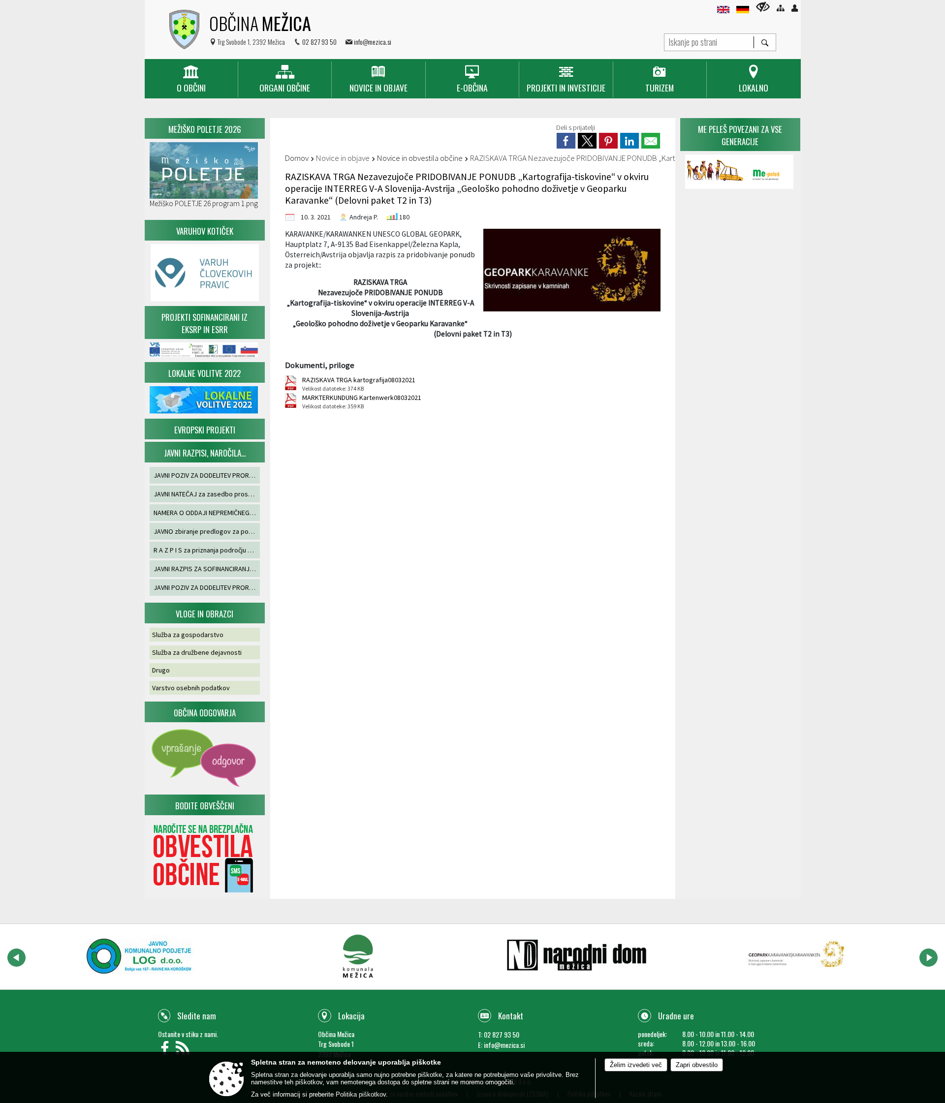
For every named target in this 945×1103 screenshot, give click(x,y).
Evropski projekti (204, 430)
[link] (566, 141)
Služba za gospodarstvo (187, 634)
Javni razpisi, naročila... (205, 453)
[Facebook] (167, 1050)
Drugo (161, 670)
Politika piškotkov (361, 1094)
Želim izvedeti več (636, 1065)
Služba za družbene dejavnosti (197, 652)
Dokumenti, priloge (319, 365)
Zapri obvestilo (697, 1065)
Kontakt (510, 1016)
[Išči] (765, 42)
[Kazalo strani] (780, 8)
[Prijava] (794, 8)
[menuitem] (191, 79)
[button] (16, 958)
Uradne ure (676, 1016)
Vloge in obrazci (204, 614)
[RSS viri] (184, 1050)
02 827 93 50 (319, 41)
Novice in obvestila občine (420, 158)
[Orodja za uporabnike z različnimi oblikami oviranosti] (763, 6)
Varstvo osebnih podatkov (191, 687)
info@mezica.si (372, 41)
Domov (297, 158)
